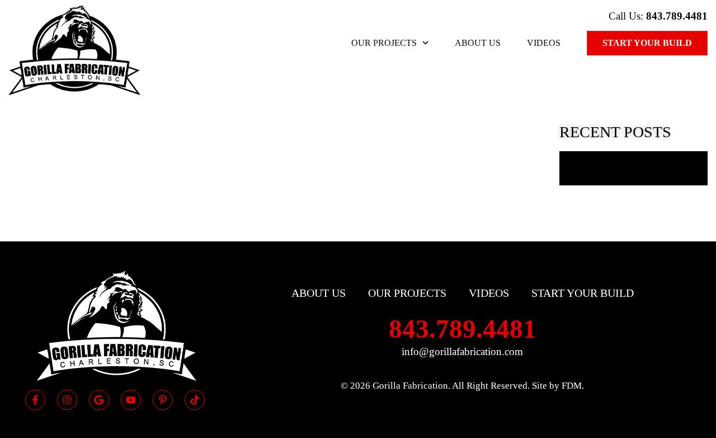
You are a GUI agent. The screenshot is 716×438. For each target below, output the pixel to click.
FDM (572, 385)
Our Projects (384, 43)
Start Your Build (647, 43)
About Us (478, 43)
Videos (543, 43)
